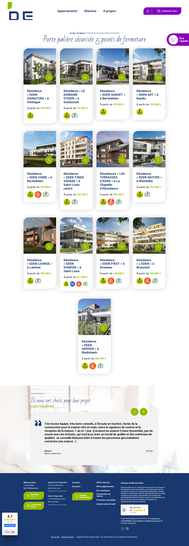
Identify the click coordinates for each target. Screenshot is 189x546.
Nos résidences (103, 491)
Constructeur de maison (103, 495)
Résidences (81, 33)
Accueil (72, 33)
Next (143, 412)
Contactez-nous (169, 11)
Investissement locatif (105, 504)
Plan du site (55, 537)
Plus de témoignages (42, 406)
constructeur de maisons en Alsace (150, 487)
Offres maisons (103, 483)
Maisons (90, 11)
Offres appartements (105, 486)
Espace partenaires (85, 496)
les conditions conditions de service (146, 521)
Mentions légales (68, 537)
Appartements (67, 11)
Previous (134, 412)
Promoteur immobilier (106, 500)
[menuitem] (68, 11)
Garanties (76, 486)
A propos (109, 11)
